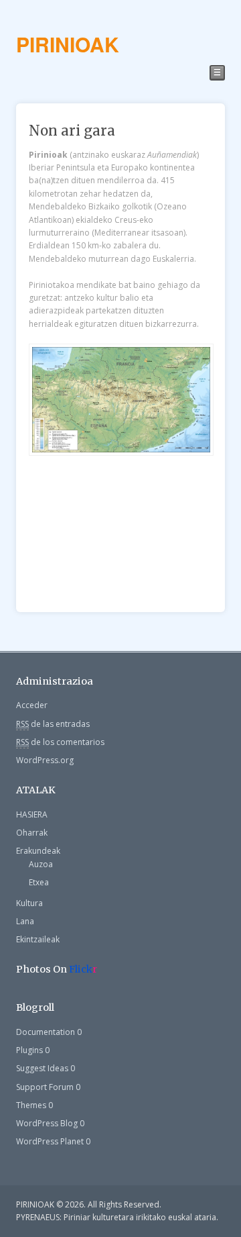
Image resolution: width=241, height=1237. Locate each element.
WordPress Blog (47, 1123)
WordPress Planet (50, 1141)
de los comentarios (60, 742)
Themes (31, 1105)
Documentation (45, 1032)
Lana (25, 921)
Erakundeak (38, 850)
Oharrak (32, 832)
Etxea (39, 882)
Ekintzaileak (38, 939)
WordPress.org (45, 760)
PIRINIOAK (67, 44)
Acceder (32, 705)
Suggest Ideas (42, 1068)
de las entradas (53, 724)
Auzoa (41, 864)
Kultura (29, 903)
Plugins (29, 1050)
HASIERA (32, 814)
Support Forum (45, 1087)
